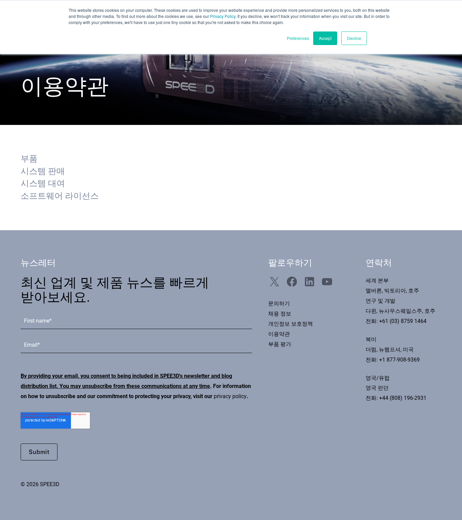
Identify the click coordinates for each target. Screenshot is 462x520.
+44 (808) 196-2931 (402, 398)
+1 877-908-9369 (399, 359)
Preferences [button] (298, 38)
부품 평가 (279, 344)
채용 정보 (279, 313)
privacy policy (230, 396)
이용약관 (279, 334)
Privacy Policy (222, 16)
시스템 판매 (43, 171)
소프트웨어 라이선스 (60, 196)
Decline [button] (354, 38)
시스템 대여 (43, 183)
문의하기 (279, 303)
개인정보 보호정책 (290, 324)
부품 (29, 159)
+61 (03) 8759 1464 (402, 321)
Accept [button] (325, 38)
